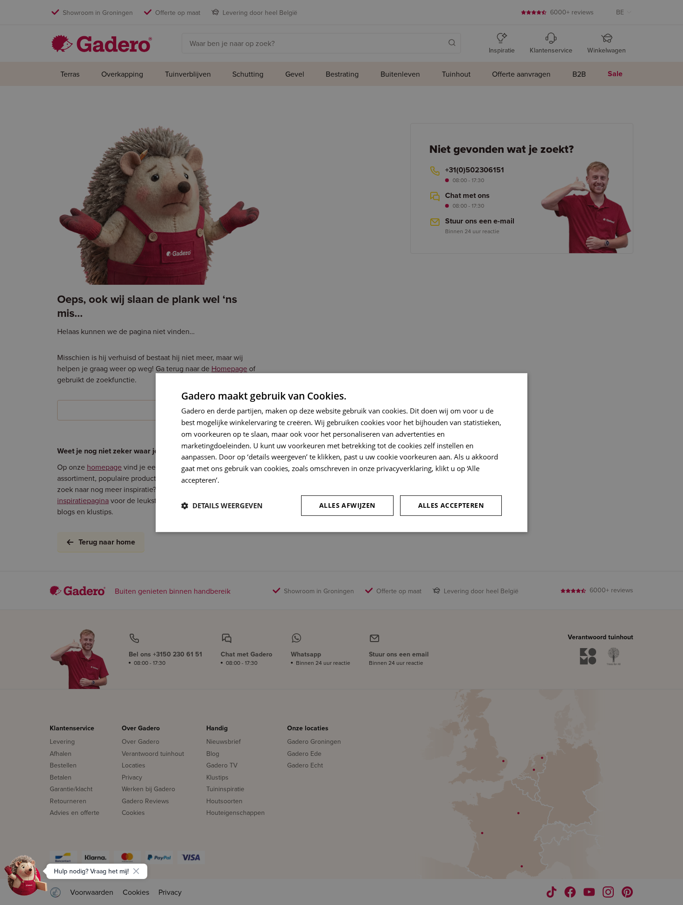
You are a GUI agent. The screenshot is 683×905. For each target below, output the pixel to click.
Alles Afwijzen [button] (347, 505)
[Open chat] (26, 879)
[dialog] (341, 452)
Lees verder (239, 480)
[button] (222, 505)
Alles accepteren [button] (451, 505)
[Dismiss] (136, 871)
